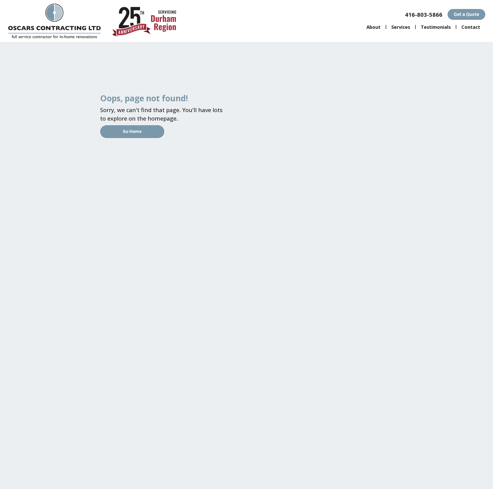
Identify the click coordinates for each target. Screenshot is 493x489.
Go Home (132, 131)
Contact (470, 27)
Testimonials (436, 27)
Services (400, 27)
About (373, 27)
